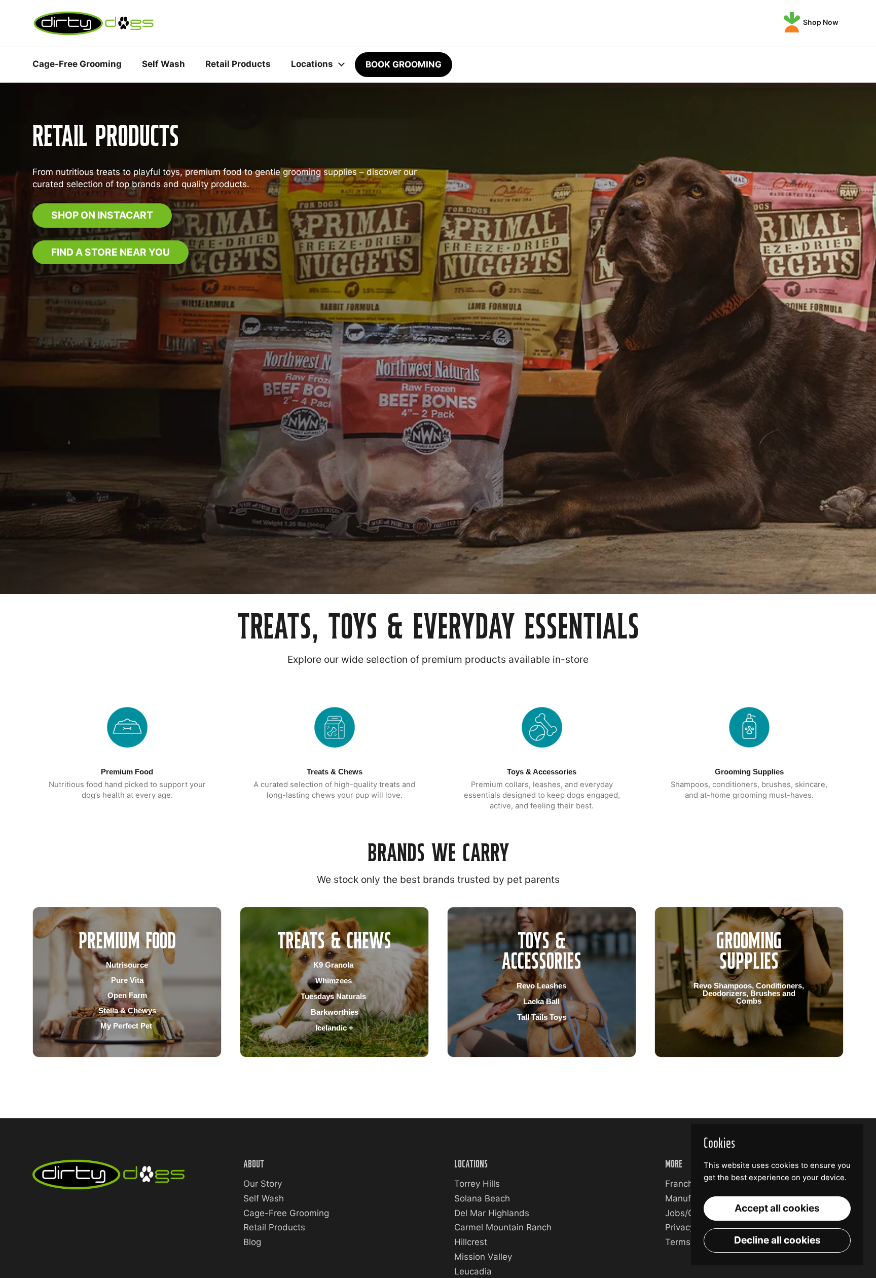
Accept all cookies (777, 1208)
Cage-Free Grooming (286, 1213)
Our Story (262, 1184)
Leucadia (473, 1271)
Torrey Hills (477, 1184)
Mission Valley (483, 1257)
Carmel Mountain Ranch (503, 1227)
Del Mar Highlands (491, 1213)
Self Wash (263, 1198)
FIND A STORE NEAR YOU (110, 252)
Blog (252, 1242)
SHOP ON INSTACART (102, 215)
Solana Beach (482, 1198)
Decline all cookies (777, 1240)
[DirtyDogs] (93, 23)
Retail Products (274, 1227)
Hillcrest (470, 1242)
